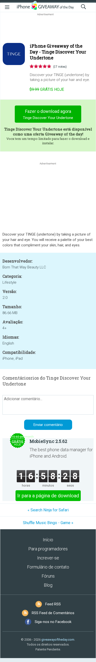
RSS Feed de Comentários (53, 613)
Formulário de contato (48, 566)
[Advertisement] (48, 28)
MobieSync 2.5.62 (48, 441)
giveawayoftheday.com (57, 639)
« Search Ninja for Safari (48, 510)
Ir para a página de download (48, 496)
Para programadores (48, 548)
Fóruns (48, 576)
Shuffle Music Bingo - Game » (48, 522)
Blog (48, 585)
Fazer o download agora (48, 114)
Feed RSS (53, 604)
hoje (47, 89)
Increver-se (48, 557)
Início (48, 539)
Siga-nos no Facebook (53, 622)
